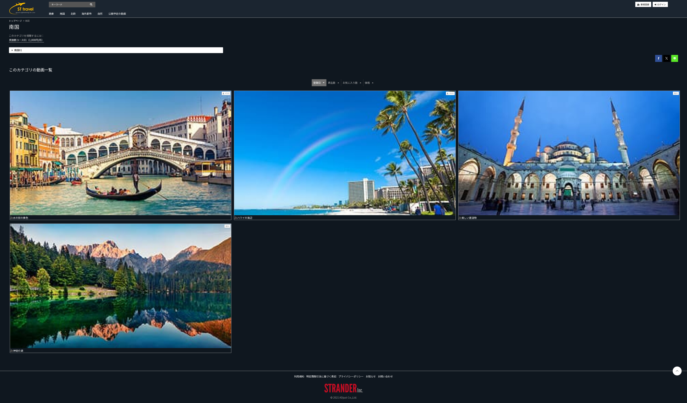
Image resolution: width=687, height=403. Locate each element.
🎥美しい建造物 (468, 217)
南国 (62, 13)
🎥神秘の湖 (16, 350)
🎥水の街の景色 (19, 217)
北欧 (73, 13)
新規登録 (645, 4)
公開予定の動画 (117, 13)
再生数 (331, 82)
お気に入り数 (350, 82)
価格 (367, 82)
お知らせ (371, 376)
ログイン (661, 4)
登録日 (317, 82)
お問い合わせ (385, 376)
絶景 (51, 13)
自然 (100, 13)
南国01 (18, 50)
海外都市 (87, 13)
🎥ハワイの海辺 (243, 217)
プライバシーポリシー (351, 376)
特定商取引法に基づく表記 (321, 376)
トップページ (15, 20)
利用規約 (299, 376)
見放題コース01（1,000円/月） (26, 40)
